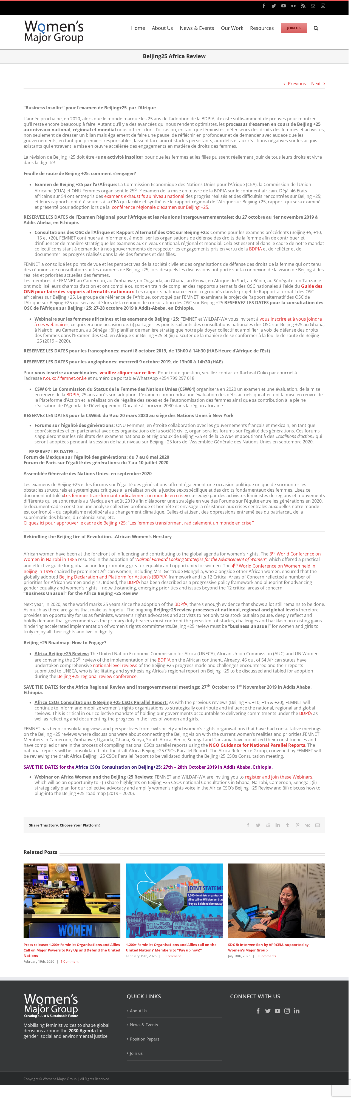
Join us (136, 1053)
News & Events (144, 1024)
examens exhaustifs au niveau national (144, 196)
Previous (297, 84)
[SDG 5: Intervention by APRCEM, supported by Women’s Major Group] (276, 900)
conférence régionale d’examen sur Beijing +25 (159, 207)
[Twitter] (268, 1011)
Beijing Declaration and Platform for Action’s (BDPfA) (113, 577)
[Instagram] (287, 1011)
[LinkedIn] (296, 1011)
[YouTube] (277, 1011)
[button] (316, 27)
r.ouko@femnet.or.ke (65, 378)
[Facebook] (258, 1011)
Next (316, 84)
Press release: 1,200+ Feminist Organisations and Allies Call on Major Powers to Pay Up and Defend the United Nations (72, 950)
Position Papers (144, 1039)
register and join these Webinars (278, 777)
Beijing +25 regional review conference (97, 676)
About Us (138, 1010)
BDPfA (255, 249)
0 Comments (266, 956)
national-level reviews (115, 665)
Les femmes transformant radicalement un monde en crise (125, 495)
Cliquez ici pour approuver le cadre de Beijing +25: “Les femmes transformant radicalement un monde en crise (138, 523)
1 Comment (69, 961)
